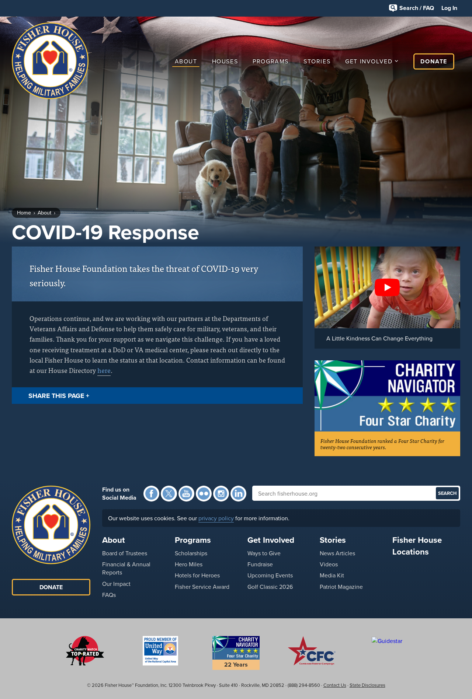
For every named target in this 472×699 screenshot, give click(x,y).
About (186, 61)
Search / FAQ (416, 8)
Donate (433, 61)
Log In (449, 8)
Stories (316, 61)
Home (24, 212)
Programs (271, 61)
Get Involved (368, 61)
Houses (225, 61)
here (104, 370)
